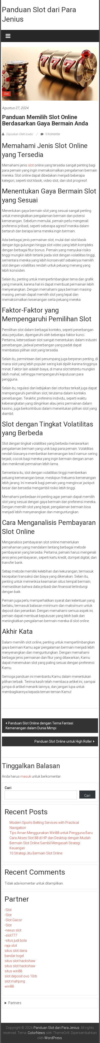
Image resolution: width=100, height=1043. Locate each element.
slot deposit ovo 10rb (21, 976)
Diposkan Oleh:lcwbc (19, 134)
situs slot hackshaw (20, 961)
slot (31, 165)
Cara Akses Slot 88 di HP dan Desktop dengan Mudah (50, 838)
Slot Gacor (14, 920)
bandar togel (14, 956)
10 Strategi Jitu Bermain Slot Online (35, 853)
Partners (14, 1003)
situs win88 (13, 971)
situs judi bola (16, 940)
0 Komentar (52, 134)
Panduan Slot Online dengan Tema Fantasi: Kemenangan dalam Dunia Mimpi (40, 725)
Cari (8, 788)
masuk (25, 776)
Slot (6, 94)
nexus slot (13, 930)
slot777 (11, 935)
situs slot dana (16, 951)
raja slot (11, 945)
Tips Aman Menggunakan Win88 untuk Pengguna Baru (51, 833)
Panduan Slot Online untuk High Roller (63, 741)
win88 (9, 986)
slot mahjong (15, 981)
